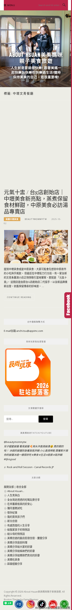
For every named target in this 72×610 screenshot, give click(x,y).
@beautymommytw (15, 442)
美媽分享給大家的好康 (19, 546)
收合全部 (21, 487)
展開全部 (9, 487)
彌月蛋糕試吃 (14, 508)
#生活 (42, 454)
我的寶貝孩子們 (16, 516)
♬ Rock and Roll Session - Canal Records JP (29, 467)
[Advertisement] (36, 149)
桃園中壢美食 (12, 219)
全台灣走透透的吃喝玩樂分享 (23, 499)
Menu (11, 5)
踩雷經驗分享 (14, 563)
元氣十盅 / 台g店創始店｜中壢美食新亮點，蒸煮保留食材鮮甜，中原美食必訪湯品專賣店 (36, 201)
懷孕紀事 (12, 512)
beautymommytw (36, 219)
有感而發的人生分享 (18, 525)
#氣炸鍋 (57, 454)
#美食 (35, 454)
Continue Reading (19, 297)
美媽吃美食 (13, 559)
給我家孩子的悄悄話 (18, 529)
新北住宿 (12, 521)
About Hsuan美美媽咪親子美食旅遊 (36, 58)
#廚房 (49, 454)
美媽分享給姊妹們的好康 (21, 551)
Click (68, 305)
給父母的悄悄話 (16, 534)
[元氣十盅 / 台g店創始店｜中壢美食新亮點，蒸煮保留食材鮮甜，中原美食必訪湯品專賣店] (36, 246)
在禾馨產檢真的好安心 (19, 504)
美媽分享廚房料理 (17, 542)
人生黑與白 (13, 495)
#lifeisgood (10, 459)
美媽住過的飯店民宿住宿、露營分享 (27, 538)
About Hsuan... (15, 491)
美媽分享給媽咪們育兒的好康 (23, 555)
